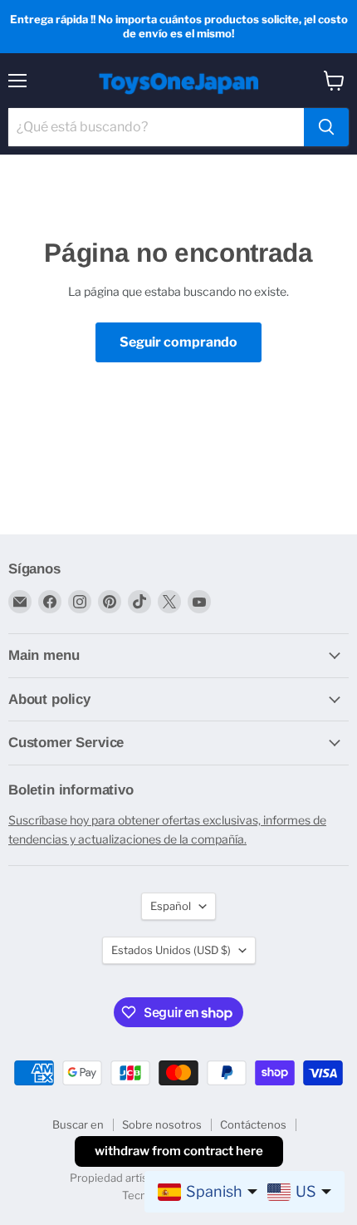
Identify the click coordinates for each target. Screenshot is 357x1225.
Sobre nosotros (162, 1124)
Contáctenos (253, 1124)
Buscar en (78, 1124)
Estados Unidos (171, 950)
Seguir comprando (178, 342)
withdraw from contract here (179, 1151)
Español (170, 906)
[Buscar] (326, 127)
